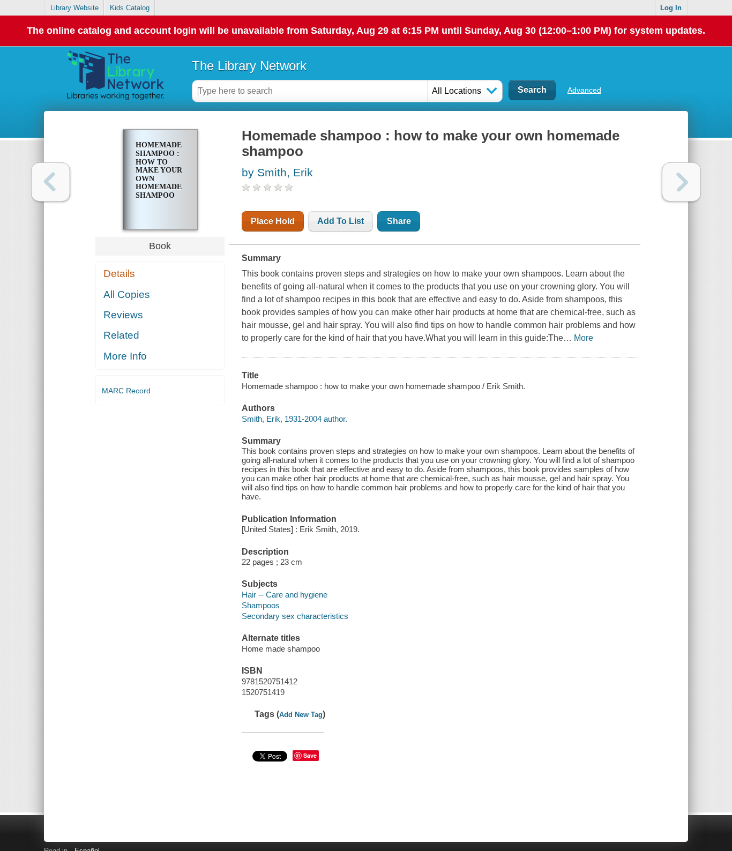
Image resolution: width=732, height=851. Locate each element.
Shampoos (261, 605)
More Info (125, 356)
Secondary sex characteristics (295, 616)
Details (119, 273)
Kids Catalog (130, 8)
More (583, 337)
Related (121, 335)
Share (399, 221)
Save (310, 755)
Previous (50, 181)
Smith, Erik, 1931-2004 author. (294, 418)
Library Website (74, 8)
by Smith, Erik (277, 172)
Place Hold (273, 221)
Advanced (584, 90)
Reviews (123, 314)
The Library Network (249, 65)
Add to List (340, 221)
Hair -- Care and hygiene (284, 594)
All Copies (126, 294)
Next (681, 181)
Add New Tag (301, 715)
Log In (671, 8)
